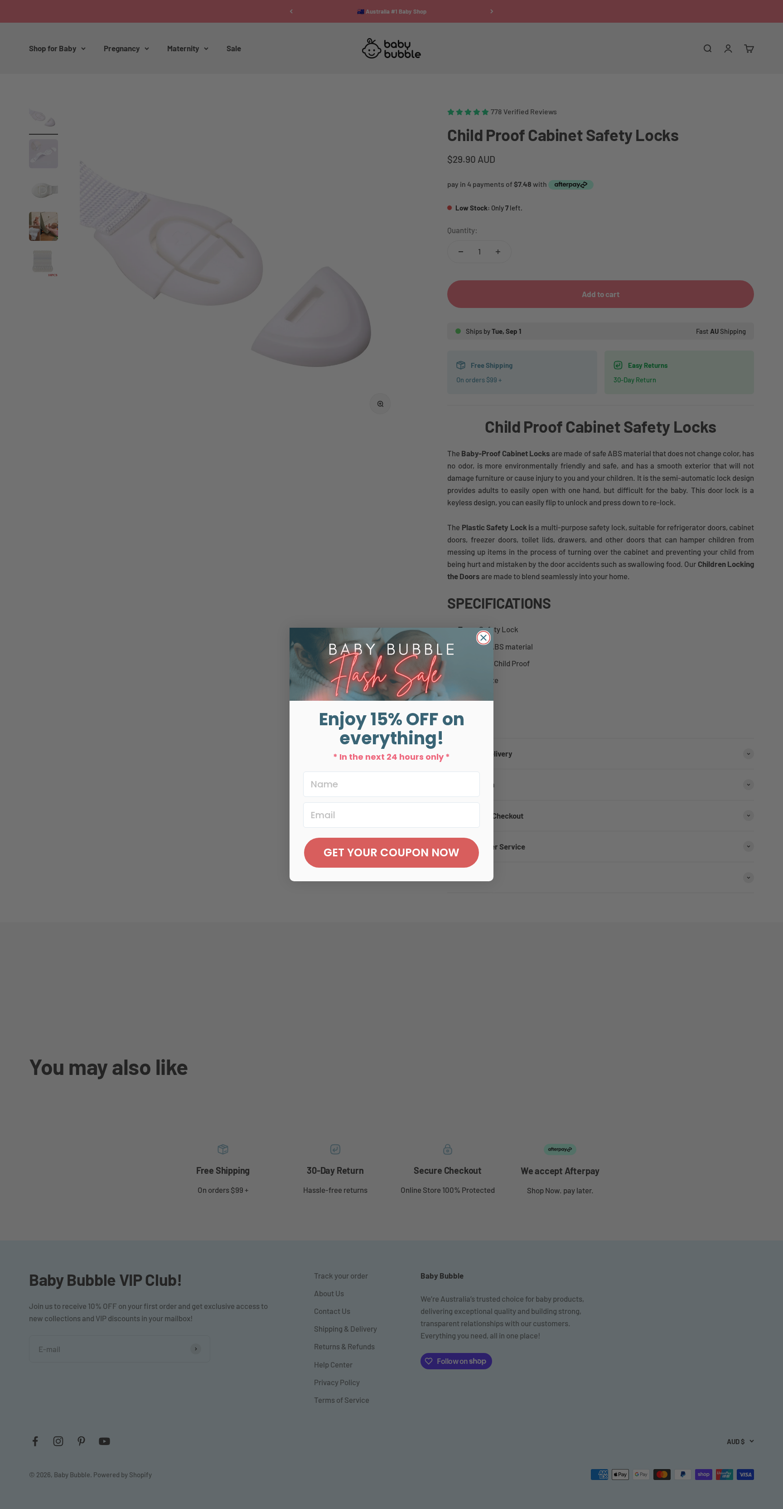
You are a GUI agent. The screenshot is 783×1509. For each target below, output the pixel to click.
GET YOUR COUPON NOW (391, 852)
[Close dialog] (483, 637)
